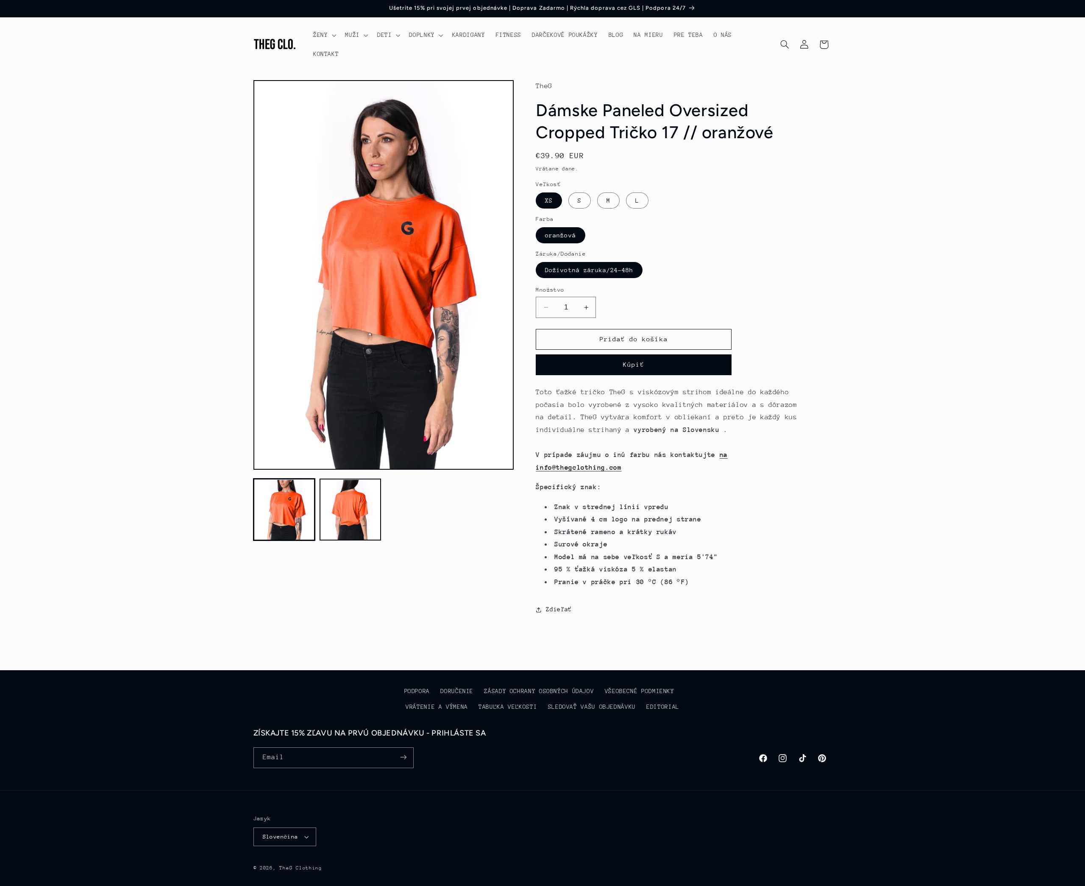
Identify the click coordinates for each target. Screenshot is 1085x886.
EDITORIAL (662, 706)
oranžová (560, 235)
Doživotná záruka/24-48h (589, 270)
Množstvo (550, 290)
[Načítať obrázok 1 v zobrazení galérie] (284, 510)
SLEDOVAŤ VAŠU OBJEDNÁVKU (592, 706)
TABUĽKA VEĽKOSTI (508, 706)
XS (549, 200)
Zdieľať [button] (558, 609)
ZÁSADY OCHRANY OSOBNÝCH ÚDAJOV (539, 691)
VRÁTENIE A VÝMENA (437, 706)
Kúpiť (633, 364)
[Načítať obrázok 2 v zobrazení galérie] (350, 510)
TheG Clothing (300, 868)
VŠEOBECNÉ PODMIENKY (639, 691)
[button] (323, 35)
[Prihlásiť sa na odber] (403, 757)
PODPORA (417, 691)
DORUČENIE (456, 691)
